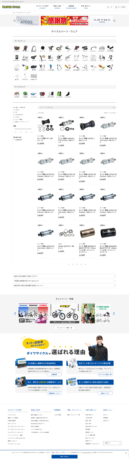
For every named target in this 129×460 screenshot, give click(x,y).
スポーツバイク (12, 423)
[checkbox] (22, 110)
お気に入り (106, 420)
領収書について (89, 432)
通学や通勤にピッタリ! (37, 415)
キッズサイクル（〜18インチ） (16, 432)
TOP (14, 12)
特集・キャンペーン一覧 (73, 415)
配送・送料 (88, 420)
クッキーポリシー (87, 452)
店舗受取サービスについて (92, 444)
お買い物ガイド (89, 415)
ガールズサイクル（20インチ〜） (16, 426)
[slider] (15, 128)
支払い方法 (88, 423)
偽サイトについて (90, 438)
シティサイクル (12, 415)
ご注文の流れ (88, 418)
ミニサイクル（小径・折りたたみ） (17, 438)
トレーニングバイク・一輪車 (15, 435)
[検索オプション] (114, 107)
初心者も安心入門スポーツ (38, 423)
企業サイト (108, 443)
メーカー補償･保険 (90, 435)
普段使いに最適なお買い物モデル (39, 418)
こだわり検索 (57, 415)
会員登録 (105, 418)
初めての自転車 (35, 426)
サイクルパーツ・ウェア (14, 444)
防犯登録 (87, 429)
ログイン (105, 415)
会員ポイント (88, 441)
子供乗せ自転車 (12, 420)
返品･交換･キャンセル (91, 426)
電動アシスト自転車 (13, 418)
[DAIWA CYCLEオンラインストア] (10, 7)
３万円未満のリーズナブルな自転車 (40, 432)
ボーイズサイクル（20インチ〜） (16, 429)
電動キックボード (12, 441)
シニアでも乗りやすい (36, 429)
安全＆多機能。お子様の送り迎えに (40, 420)
